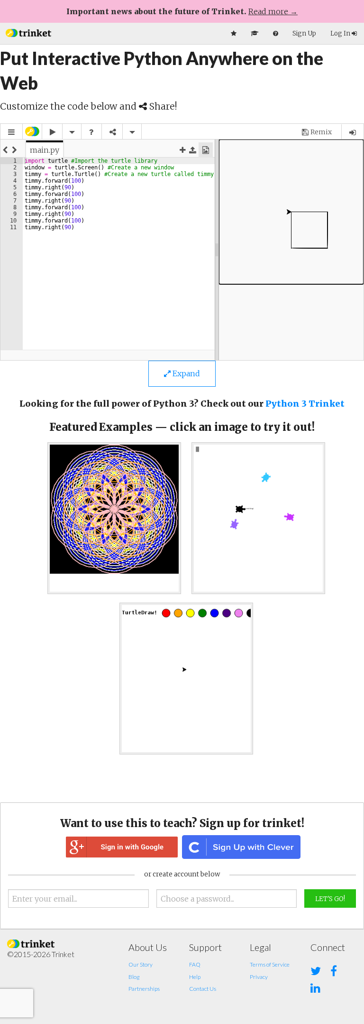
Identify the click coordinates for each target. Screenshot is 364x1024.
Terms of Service (270, 964)
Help (194, 976)
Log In (341, 33)
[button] (28, 32)
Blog (133, 976)
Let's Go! (330, 899)
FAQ (194, 964)
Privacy (259, 976)
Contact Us (202, 988)
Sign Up (304, 33)
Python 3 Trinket (305, 403)
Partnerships (144, 988)
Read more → (273, 11)
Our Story (140, 964)
